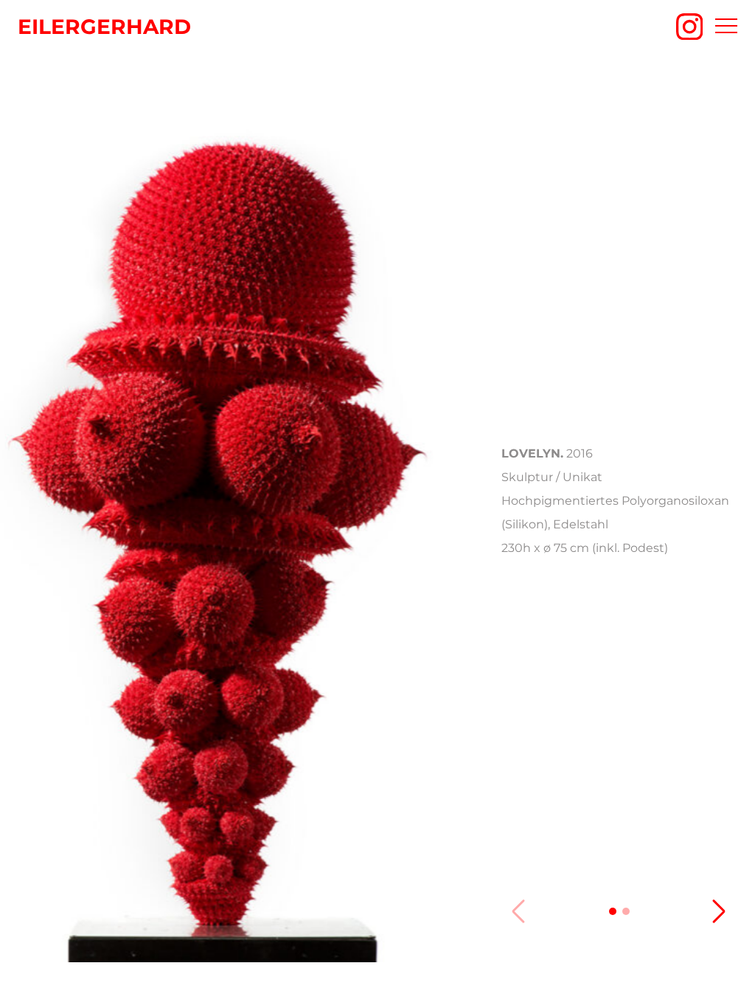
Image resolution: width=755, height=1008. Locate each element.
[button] (612, 911)
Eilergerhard (104, 26)
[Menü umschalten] (726, 26)
